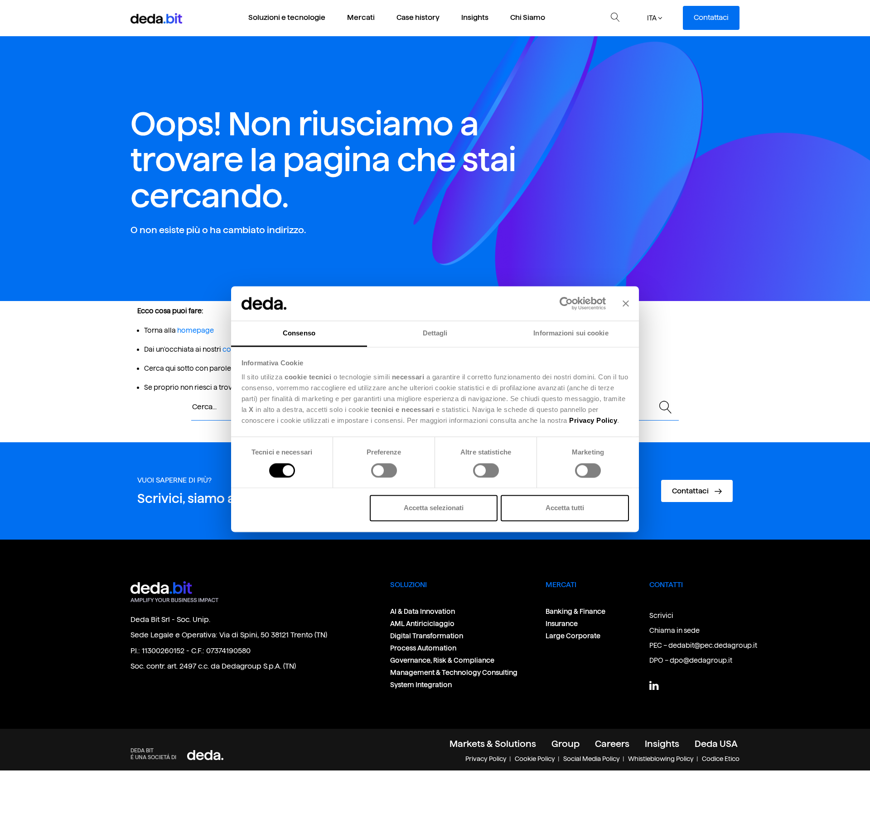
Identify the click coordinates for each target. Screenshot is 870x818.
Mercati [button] (361, 17)
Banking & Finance (575, 611)
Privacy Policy (486, 758)
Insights (474, 17)
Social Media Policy (591, 758)
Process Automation (423, 648)
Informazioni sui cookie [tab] (570, 333)
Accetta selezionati (434, 508)
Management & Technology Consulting (453, 672)
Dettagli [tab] (435, 333)
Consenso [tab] (299, 333)
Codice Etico (721, 758)
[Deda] (205, 755)
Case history (418, 17)
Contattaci (711, 17)
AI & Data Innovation (422, 611)
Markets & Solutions (493, 744)
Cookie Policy (535, 758)
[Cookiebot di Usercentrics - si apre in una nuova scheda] (566, 303)
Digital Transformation (426, 636)
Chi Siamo (527, 17)
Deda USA (716, 744)
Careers (612, 744)
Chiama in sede (674, 630)
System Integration (421, 685)
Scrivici (661, 615)
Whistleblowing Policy (661, 758)
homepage (195, 330)
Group (565, 744)
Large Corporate (573, 636)
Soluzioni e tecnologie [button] (286, 17)
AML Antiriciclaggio (422, 623)
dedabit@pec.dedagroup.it (712, 645)
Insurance (562, 623)
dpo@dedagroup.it (701, 660)
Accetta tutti (565, 508)
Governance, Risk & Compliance (442, 660)
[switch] (384, 470)
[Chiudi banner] (626, 303)
